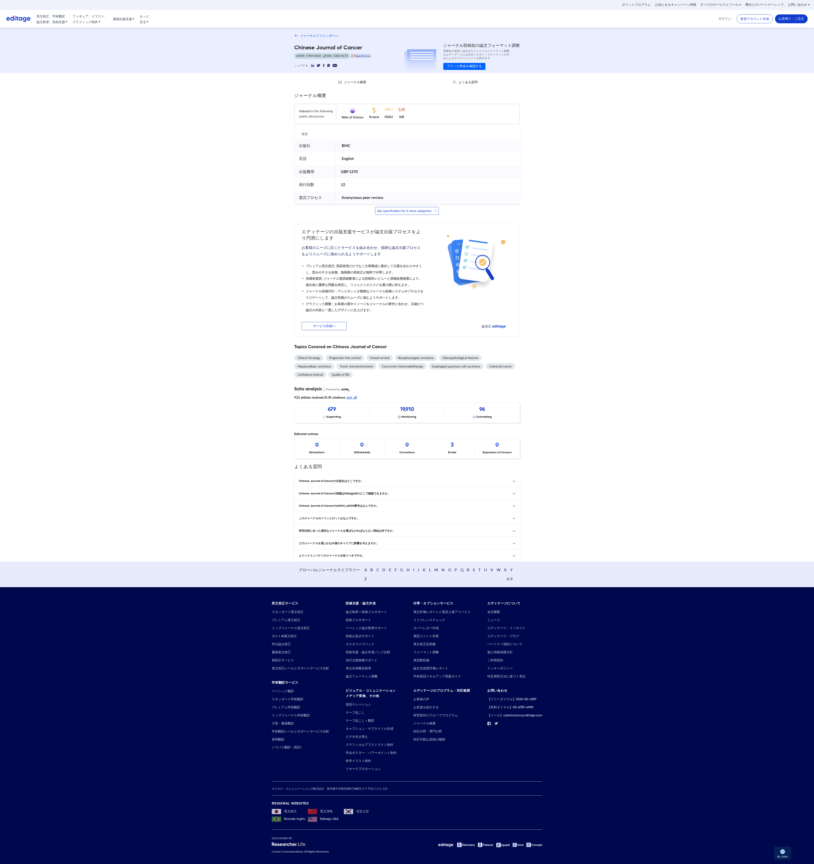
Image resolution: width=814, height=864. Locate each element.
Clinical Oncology (309, 358)
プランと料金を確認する (464, 66)
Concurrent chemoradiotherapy (402, 366)
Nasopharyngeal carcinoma (415, 358)
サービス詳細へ (324, 326)
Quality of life (340, 374)
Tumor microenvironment (356, 366)
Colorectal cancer (500, 366)
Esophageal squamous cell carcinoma (456, 366)
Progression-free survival (345, 358)
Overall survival (379, 358)
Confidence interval (310, 374)
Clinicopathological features (460, 358)
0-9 (510, 579)
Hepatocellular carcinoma (314, 366)
